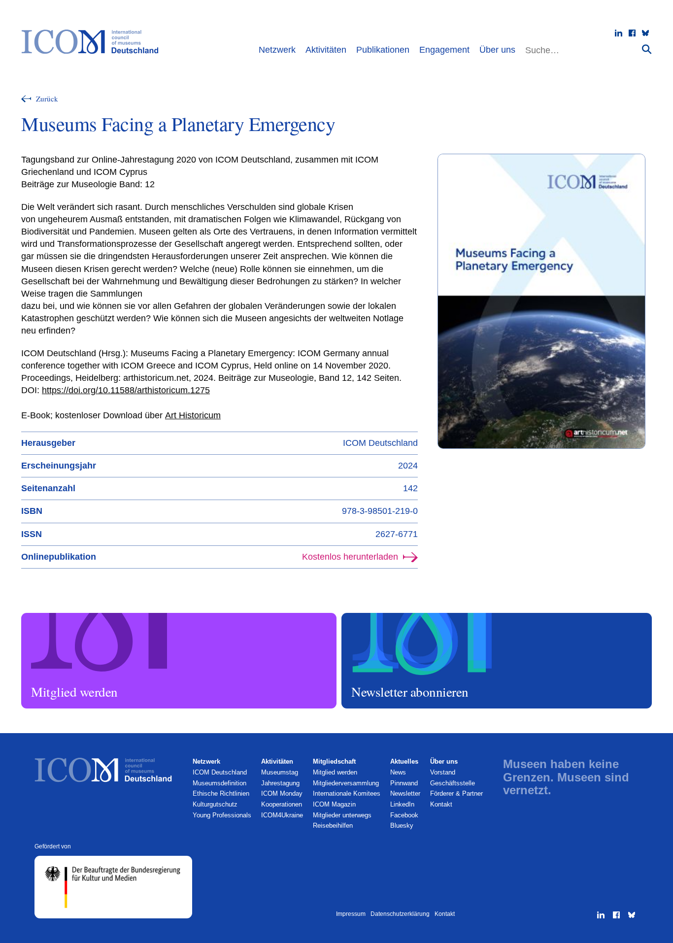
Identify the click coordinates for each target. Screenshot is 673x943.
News (398, 772)
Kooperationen (281, 804)
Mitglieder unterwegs (342, 815)
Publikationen (382, 49)
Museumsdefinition (219, 783)
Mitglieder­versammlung (346, 783)
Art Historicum (193, 415)
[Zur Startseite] (94, 42)
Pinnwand (404, 783)
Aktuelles (404, 761)
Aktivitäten (325, 49)
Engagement (444, 49)
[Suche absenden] (647, 49)
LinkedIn (402, 804)
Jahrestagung (280, 783)
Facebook (404, 815)
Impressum (351, 913)
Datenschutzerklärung (400, 913)
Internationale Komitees (346, 793)
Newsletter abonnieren (373, 617)
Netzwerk (277, 49)
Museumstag (279, 772)
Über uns (497, 49)
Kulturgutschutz (215, 804)
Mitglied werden (45, 617)
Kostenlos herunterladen (350, 557)
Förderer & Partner (456, 793)
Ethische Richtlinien (221, 793)
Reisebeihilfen (333, 825)
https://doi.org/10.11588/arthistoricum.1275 (126, 390)
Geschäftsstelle (452, 783)
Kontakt (441, 804)
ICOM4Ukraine (282, 815)
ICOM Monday (282, 793)
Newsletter (405, 793)
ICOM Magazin (334, 804)
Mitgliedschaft (334, 761)
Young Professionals (222, 815)
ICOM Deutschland (220, 772)
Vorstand (442, 772)
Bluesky (401, 825)
